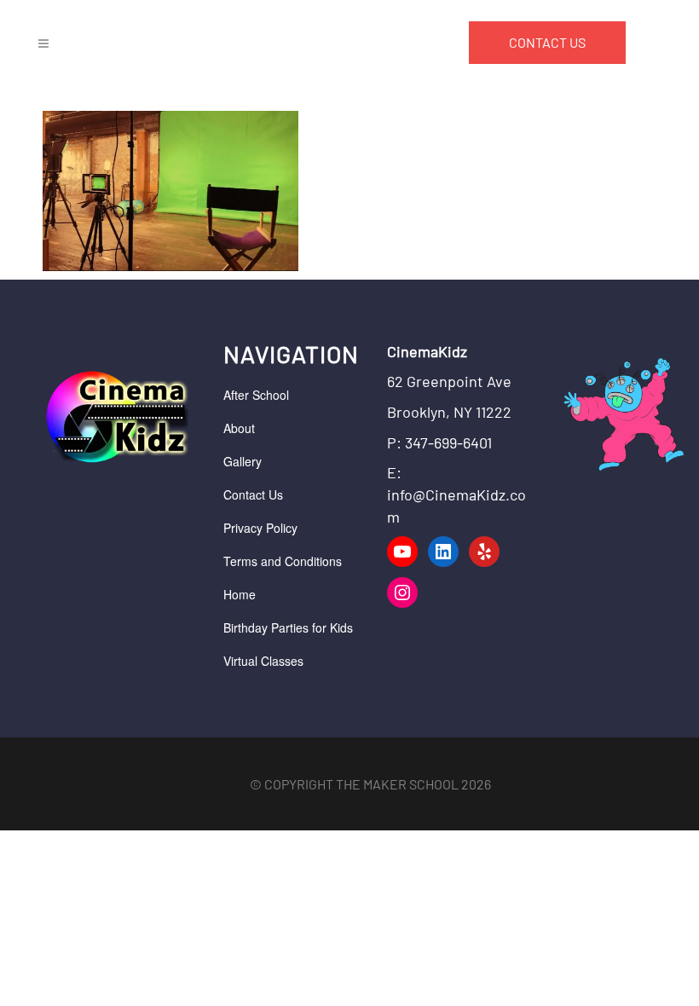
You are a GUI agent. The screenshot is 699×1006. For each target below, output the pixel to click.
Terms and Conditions (282, 560)
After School (256, 394)
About (239, 428)
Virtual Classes (263, 660)
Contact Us (253, 494)
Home (239, 594)
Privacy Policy (260, 527)
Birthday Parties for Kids (288, 627)
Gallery (242, 461)
